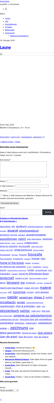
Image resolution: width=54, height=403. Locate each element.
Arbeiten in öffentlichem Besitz (14, 218)
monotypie (19, 292)
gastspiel (27, 259)
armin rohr (15, 137)
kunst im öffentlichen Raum (34, 273)
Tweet (16, 142)
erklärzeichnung (23, 249)
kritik (50, 270)
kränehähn (5, 274)
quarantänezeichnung (34, 303)
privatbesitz (8, 302)
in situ (29, 267)
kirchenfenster (41, 270)
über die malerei (41, 337)
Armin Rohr (4, 137)
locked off (48, 283)
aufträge (21, 235)
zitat (31, 328)
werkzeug (19, 323)
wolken (3, 328)
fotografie (35, 254)
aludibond (21, 226)
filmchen (15, 255)
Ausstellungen (11, 24)
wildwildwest (45, 323)
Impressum (10, 33)
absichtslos (5, 226)
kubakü (15, 274)
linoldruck (30, 283)
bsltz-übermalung (34, 239)
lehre (3, 282)
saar (38, 306)
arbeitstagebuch (29, 230)
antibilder (48, 227)
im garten (35, 263)
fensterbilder (5, 255)
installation (37, 267)
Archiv (2, 387)
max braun (3, 292)
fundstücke (18, 259)
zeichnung (37, 137)
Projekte (8, 27)
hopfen (28, 263)
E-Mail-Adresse (7, 186)
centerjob (20, 243)
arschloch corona (8, 235)
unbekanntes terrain (9, 319)
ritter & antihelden (25, 306)
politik (49, 297)
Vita (6, 21)
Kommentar (5, 160)
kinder (31, 270)
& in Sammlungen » (8, 221)
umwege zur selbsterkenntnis (32, 315)
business (47, 238)
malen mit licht (31, 288)
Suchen (48, 212)
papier (12, 297)
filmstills (23, 255)
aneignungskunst (35, 226)
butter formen (5, 243)
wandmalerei (7, 323)
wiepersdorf (31, 323)
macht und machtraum (11, 288)
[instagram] (6, 9)
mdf (10, 292)
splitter (25, 311)
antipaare (3, 231)
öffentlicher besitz (29, 333)
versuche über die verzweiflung (36, 319)
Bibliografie (9, 30)
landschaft (7, 278)
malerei (45, 287)
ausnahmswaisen (36, 234)
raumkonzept (7, 306)
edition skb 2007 (6, 250)
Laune (5, 47)
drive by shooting (8, 246)
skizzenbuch (26, 137)
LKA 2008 (40, 283)
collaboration (31, 242)
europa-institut (38, 250)
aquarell (12, 230)
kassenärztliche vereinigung (16, 270)
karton (3, 270)
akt (13, 226)
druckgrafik (24, 246)
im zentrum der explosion (13, 266)
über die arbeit (8, 336)
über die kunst (25, 337)
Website (3, 191)
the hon (46, 311)
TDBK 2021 (36, 311)
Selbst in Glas (6, 142)
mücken (30, 292)
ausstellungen (8, 238)
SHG (43, 306)
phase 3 (39, 297)
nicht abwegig (42, 292)
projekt (21, 302)
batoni (22, 238)
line (22, 282)
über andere (45, 332)
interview (45, 267)
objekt (3, 297)
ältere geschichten (10, 332)
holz (43, 258)
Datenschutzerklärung (19, 36)
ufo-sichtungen (6, 316)
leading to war (21, 278)
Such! (2, 208)
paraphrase (26, 297)
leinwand (13, 282)
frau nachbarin (6, 259)
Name (3, 181)
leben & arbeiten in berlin (38, 278)
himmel (36, 258)
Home (7, 18)
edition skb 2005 (37, 246)
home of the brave (12, 262)
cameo (13, 243)
